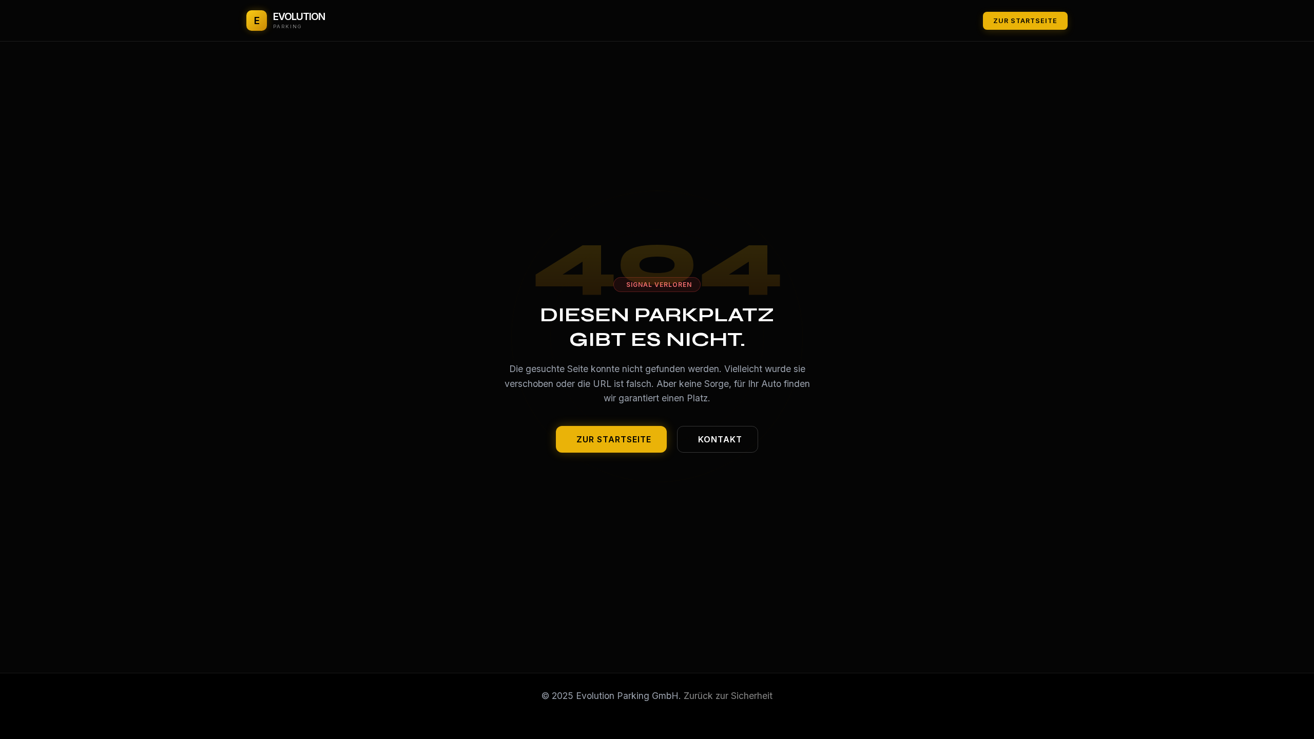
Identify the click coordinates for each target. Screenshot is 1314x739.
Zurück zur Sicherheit (728, 695)
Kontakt (720, 439)
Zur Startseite (1025, 21)
